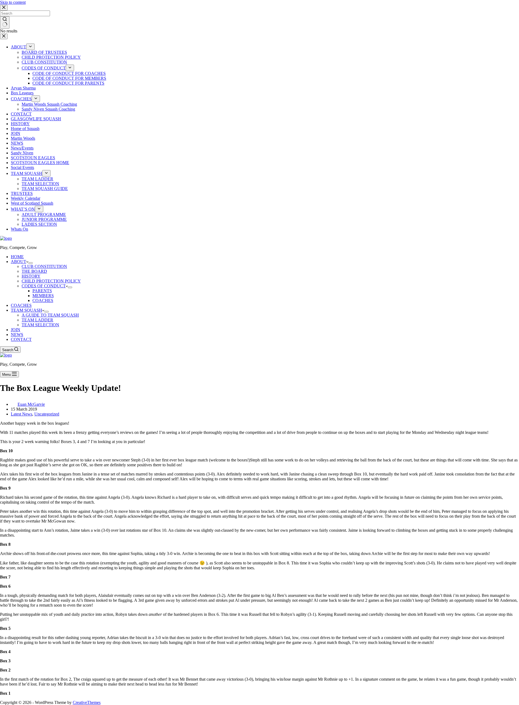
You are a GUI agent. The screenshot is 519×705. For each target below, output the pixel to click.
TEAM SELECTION (40, 183)
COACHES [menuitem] (42, 300)
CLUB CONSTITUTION (44, 62)
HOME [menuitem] (17, 256)
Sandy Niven (22, 153)
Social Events (22, 167)
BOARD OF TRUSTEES (44, 52)
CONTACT (21, 114)
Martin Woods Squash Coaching (49, 104)
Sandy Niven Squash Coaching (48, 109)
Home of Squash (25, 128)
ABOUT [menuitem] (18, 261)
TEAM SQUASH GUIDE (45, 188)
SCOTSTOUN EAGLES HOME (40, 162)
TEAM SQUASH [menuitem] (26, 310)
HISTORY (20, 123)
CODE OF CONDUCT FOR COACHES (69, 73)
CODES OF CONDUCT (44, 68)
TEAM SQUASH (26, 173)
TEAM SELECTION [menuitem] (40, 324)
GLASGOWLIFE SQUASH (36, 119)
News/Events (22, 148)
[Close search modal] (4, 8)
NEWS (17, 143)
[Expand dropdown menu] (30, 47)
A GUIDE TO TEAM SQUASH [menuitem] (50, 315)
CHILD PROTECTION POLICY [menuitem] (51, 281)
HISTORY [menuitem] (31, 276)
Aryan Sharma (23, 88)
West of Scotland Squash (32, 203)
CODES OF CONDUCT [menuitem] (44, 286)
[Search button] (4, 22)
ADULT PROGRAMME (44, 214)
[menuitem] (30, 263)
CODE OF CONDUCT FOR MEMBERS (69, 78)
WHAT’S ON (23, 209)
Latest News (21, 414)
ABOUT (18, 47)
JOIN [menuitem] (15, 329)
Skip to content (13, 2)
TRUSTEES (22, 193)
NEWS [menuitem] (17, 334)
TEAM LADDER (37, 179)
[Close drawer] (4, 36)
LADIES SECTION (39, 224)
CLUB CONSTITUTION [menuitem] (44, 266)
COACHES (21, 99)
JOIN (15, 133)
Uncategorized (46, 414)
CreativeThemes (87, 702)
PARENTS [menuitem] (42, 290)
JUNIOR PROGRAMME (44, 219)
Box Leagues (22, 93)
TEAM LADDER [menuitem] (37, 320)
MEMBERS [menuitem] (43, 295)
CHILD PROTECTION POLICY (51, 57)
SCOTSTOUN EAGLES (33, 157)
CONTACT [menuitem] (21, 339)
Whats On (19, 229)
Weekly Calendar (25, 198)
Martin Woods (23, 138)
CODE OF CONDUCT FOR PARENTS (68, 83)
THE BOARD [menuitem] (34, 271)
